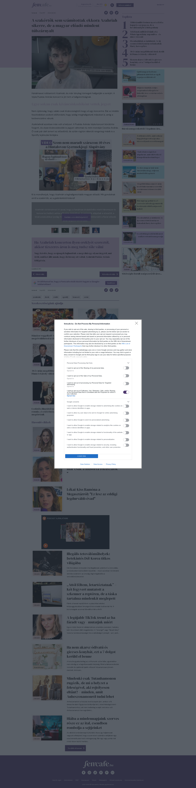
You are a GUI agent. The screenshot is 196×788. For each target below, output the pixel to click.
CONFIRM (81, 456)
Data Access (98, 464)
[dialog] (98, 394)
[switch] (126, 367)
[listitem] (98, 363)
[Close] (137, 324)
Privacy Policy (111, 464)
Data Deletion (85, 464)
